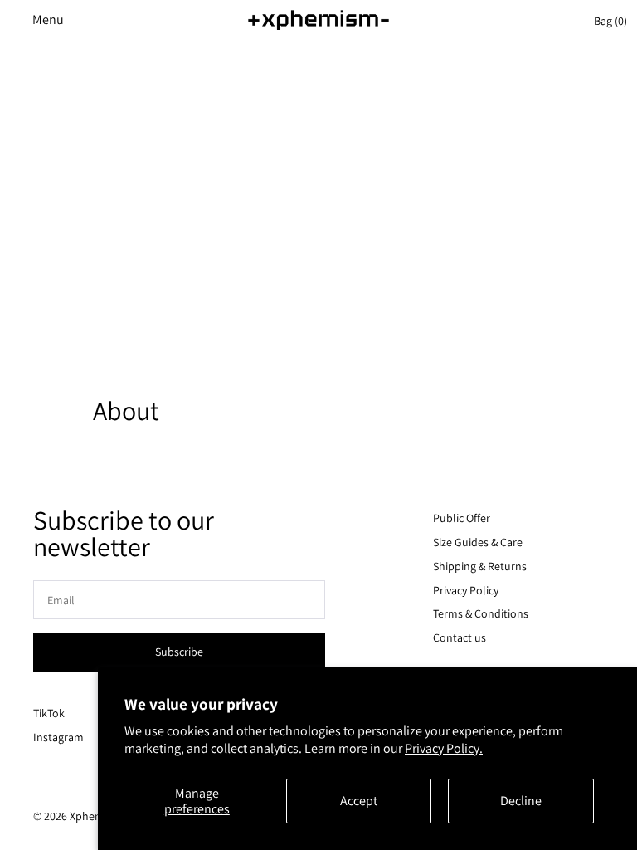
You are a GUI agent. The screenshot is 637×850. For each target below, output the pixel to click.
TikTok (49, 713)
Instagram (58, 737)
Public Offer (461, 517)
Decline (521, 800)
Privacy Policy (465, 590)
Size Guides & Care (478, 542)
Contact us (459, 637)
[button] (41, 20)
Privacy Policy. (444, 748)
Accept (358, 800)
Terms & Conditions (480, 613)
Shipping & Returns (480, 566)
